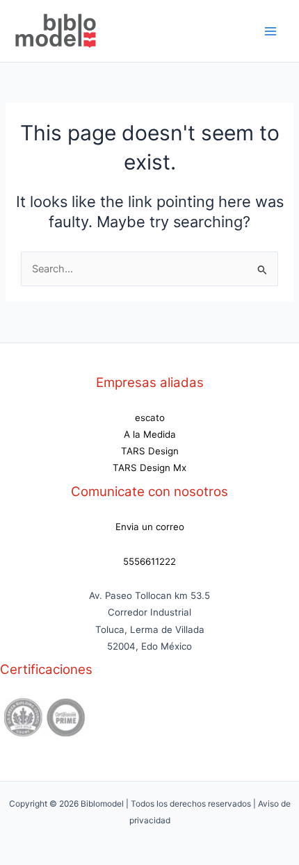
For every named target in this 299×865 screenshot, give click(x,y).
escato (150, 417)
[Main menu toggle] (270, 31)
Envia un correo (149, 526)
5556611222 (149, 561)
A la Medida (150, 434)
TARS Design (150, 450)
